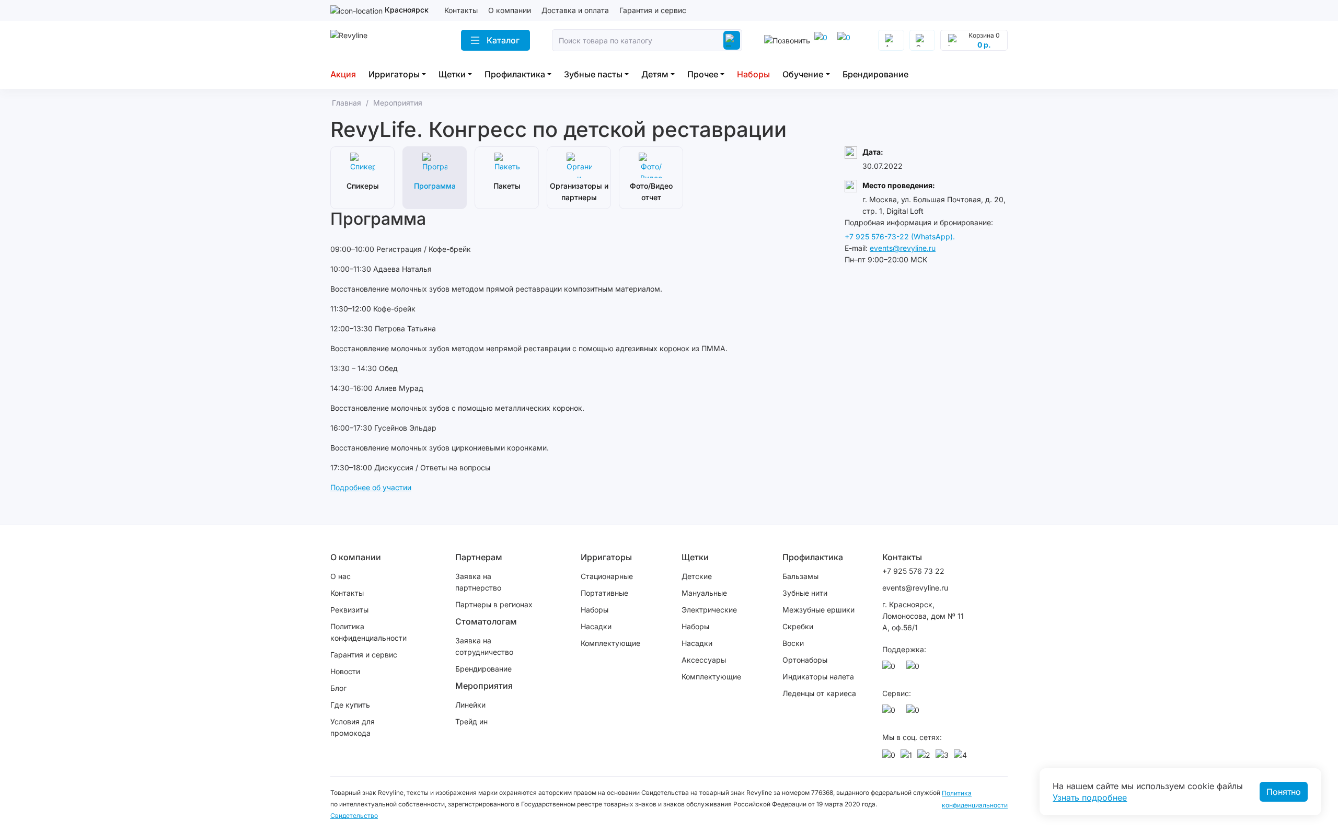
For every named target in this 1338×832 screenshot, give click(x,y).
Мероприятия (484, 685)
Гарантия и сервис (652, 10)
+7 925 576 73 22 (913, 571)
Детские (697, 576)
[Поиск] (731, 40)
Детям (654, 74)
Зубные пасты (593, 74)
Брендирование (875, 74)
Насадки (596, 626)
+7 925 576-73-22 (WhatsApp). (900, 236)
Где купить (350, 704)
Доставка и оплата (575, 10)
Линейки (470, 704)
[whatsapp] (845, 40)
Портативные (604, 592)
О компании (509, 10)
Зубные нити (804, 592)
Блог (338, 688)
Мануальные (704, 592)
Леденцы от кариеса (819, 693)
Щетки (452, 74)
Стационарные (607, 576)
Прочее (702, 74)
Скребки (797, 626)
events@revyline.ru (903, 248)
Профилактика (515, 74)
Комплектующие (610, 643)
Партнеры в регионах (494, 604)
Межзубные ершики (818, 609)
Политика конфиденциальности (368, 632)
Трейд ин (471, 721)
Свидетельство (354, 815)
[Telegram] (822, 40)
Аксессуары (704, 659)
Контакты (461, 10)
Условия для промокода (352, 727)
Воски (793, 643)
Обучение (802, 74)
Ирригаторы (394, 74)
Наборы (753, 74)
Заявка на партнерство (478, 582)
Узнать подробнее (1090, 797)
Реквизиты (349, 609)
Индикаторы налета (818, 676)
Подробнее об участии (370, 487)
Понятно (1283, 792)
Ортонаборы (804, 659)
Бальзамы (800, 576)
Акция (343, 74)
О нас (340, 576)
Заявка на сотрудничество (484, 646)
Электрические (709, 609)
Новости (345, 671)
